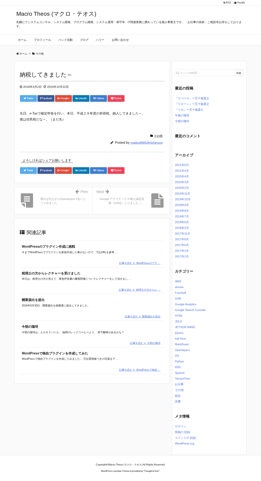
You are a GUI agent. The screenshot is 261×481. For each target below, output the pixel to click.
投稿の (182, 432)
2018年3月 (182, 227)
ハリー (100, 39)
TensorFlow (182, 378)
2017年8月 (182, 239)
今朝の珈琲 (30, 326)
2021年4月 (182, 170)
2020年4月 (182, 176)
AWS (178, 281)
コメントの (185, 437)
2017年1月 (182, 256)
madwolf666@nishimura (146, 142)
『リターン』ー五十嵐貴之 (192, 104)
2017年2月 (182, 250)
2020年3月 (182, 182)
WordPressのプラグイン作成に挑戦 (48, 246)
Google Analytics (185, 304)
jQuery (179, 332)
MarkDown (182, 344)
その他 (158, 135)
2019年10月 (182, 199)
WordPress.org (184, 443)
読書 (178, 401)
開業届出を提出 (33, 300)
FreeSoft (180, 292)
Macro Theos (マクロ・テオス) (56, 14)
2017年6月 (182, 245)
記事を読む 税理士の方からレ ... (139, 289)
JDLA (178, 321)
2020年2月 (182, 187)
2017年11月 (182, 233)
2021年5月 (182, 165)
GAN (178, 298)
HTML (179, 315)
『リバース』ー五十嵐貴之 (192, 98)
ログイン (180, 426)
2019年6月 (182, 222)
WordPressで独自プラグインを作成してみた (55, 353)
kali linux (180, 338)
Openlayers (182, 350)
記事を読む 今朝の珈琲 (145, 343)
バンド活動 (65, 39)
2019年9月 (182, 205)
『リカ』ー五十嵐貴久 (189, 109)
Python (179, 361)
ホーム (22, 39)
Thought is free (151, 471)
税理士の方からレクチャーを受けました (51, 273)
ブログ (84, 39)
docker (179, 287)
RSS (178, 367)
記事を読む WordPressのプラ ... (139, 263)
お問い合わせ (120, 39)
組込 (178, 395)
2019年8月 (182, 210)
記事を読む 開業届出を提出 (142, 316)
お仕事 (179, 384)
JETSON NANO (185, 327)
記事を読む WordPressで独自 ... (139, 369)
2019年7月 (182, 216)
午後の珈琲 (182, 115)
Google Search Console (190, 310)
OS (177, 355)
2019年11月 (182, 193)
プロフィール (42, 39)
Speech (180, 372)
